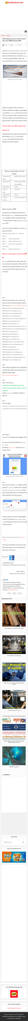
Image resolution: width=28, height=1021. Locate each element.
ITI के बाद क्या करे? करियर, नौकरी (14, 710)
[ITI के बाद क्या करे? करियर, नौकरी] (14, 699)
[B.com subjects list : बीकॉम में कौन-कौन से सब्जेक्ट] (14, 615)
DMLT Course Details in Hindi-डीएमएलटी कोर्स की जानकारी (14, 684)
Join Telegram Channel (14, 1008)
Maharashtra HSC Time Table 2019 (17, 574)
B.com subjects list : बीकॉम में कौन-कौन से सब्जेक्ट (14, 628)
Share (13, 558)
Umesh (5, 580)
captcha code (12, 447)
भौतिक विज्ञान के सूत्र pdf (14, 767)
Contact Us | (11, 1014)
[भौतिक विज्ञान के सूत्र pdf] (14, 755)
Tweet (10, 558)
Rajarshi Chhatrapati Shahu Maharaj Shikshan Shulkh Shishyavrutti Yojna (14, 741)
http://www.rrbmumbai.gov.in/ (18, 305)
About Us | (6, 1014)
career (20, 45)
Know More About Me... (13, 590)
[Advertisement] (14, 18)
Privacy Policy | (21, 1014)
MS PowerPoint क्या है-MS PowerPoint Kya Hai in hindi (13, 565)
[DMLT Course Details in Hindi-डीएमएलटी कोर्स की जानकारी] (14, 672)
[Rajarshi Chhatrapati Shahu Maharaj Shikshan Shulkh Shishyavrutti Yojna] (14, 727)
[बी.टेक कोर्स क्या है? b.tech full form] (14, 644)
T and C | (16, 1014)
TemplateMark (18, 1018)
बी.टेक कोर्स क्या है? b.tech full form (14, 655)
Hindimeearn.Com (13, 1016)
